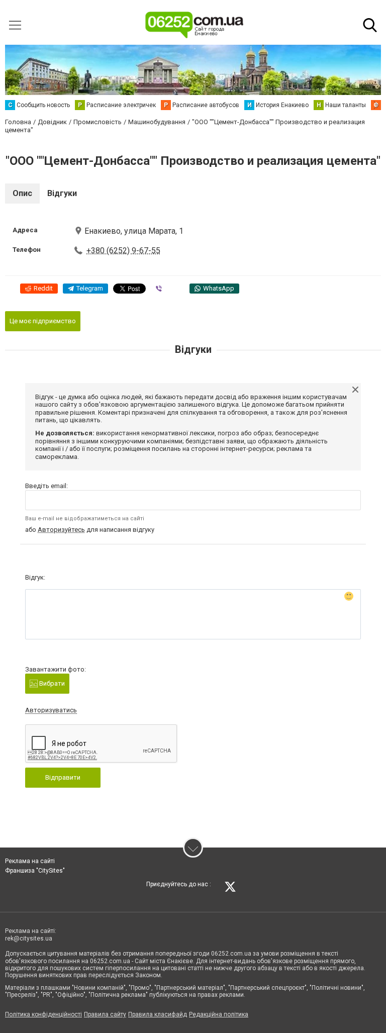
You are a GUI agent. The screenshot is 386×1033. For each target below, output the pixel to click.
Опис (22, 193)
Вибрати (51, 683)
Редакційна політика (218, 1014)
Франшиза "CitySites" (35, 870)
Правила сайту (105, 1014)
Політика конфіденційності (43, 1014)
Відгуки (62, 193)
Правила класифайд (157, 1014)
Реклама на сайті (30, 861)
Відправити (62, 777)
